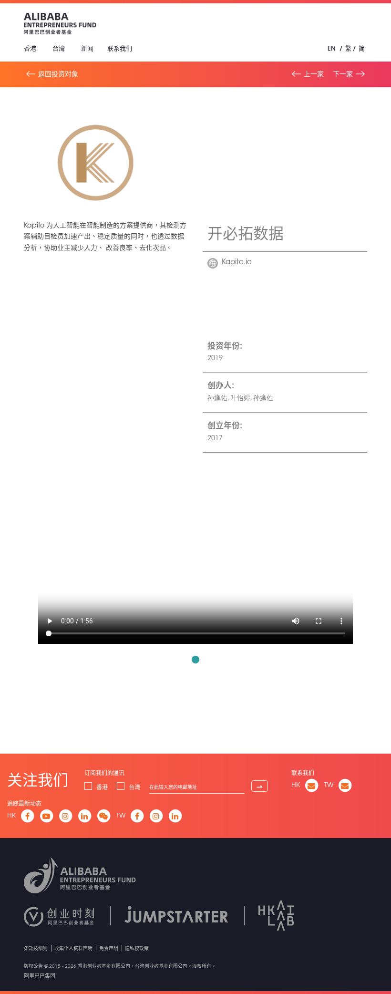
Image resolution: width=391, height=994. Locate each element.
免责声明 (108, 948)
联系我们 (119, 48)
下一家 (343, 74)
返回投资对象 (58, 74)
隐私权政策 (137, 948)
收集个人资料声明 (73, 948)
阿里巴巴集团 (39, 976)
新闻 (87, 48)
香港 (30, 48)
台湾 (58, 48)
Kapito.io (237, 262)
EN (332, 48)
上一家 (314, 74)
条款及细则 (36, 948)
